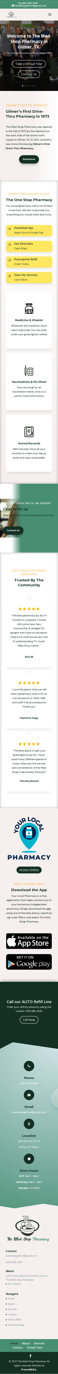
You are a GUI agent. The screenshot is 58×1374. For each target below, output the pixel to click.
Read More (29, 159)
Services (12, 1309)
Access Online (29, 870)
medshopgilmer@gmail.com (21, 1255)
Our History (14, 1283)
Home (11, 1298)
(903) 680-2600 (14, 1262)
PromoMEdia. (29, 1369)
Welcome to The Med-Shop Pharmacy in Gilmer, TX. (29, 41)
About (11, 1304)
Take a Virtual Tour (29, 64)
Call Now (29, 1020)
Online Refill (14, 1319)
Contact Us (29, 74)
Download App (16, 1324)
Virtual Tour (34, 1347)
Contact (12, 1314)
